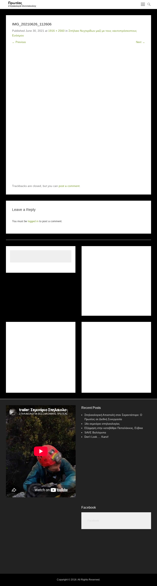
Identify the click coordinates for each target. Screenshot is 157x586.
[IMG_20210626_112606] (78, 117)
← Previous (19, 42)
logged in (33, 221)
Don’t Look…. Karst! (96, 436)
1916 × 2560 (56, 30)
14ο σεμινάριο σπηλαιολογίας (102, 423)
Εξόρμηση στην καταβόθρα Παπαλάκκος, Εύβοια (113, 428)
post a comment (69, 186)
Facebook (88, 507)
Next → (140, 42)
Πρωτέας (15, 3)
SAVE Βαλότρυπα (95, 432)
